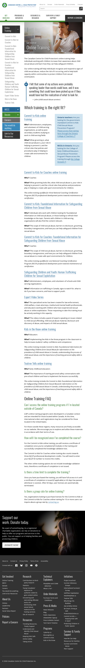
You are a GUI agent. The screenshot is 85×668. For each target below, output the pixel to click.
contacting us (53, 502)
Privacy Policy (24, 561)
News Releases (48, 610)
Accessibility (44, 561)
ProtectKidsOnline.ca (71, 614)
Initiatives (68, 576)
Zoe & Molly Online (70, 606)
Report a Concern (10, 622)
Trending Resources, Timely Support (30, 625)
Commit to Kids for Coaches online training (45, 172)
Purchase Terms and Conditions (50, 599)
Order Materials (59, 4)
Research (27, 576)
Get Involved (7, 576)
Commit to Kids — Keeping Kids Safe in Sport (71, 618)
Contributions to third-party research (30, 581)
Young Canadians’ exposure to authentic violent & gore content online (30, 591)
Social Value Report (9, 611)
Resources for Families (72, 641)
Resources (27, 620)
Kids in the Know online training (40, 329)
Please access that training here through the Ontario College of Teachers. (68, 133)
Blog (44, 612)
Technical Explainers (48, 578)
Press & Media (70, 4)
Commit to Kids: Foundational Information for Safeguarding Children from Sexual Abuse (10, 52)
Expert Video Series (12, 95)
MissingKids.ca (48, 635)
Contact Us (13, 561)
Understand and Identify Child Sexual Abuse (30, 631)
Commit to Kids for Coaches (12, 41)
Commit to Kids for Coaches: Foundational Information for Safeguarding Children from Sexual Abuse (12, 70)
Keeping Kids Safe (29, 636)
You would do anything (10, 127)
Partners (5, 608)
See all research (28, 614)
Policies (5, 616)
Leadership (6, 606)
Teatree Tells (9, 102)
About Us (42, 4)
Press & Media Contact (51, 620)
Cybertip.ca (47, 632)
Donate (49, 4)
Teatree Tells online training (38, 363)
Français (80, 4)
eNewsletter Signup (50, 618)
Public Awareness (49, 615)
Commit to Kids (10, 36)
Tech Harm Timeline (50, 623)
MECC (7, 109)
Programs (47, 628)
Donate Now (11, 545)
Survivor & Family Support (72, 633)
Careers (8, 120)
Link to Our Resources (9, 135)
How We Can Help (70, 638)
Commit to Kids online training (35, 117)
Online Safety (27, 639)
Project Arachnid (69, 580)
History (4, 603)
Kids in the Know (11, 99)
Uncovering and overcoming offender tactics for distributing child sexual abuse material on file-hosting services (30, 605)
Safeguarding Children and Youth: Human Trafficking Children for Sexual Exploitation (12, 86)
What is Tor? (47, 588)
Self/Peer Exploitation (71, 593)
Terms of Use (34, 561)
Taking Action (27, 642)
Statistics (26, 585)
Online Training (8, 29)
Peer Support (68, 649)
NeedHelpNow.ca (70, 596)
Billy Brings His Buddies (69, 602)
